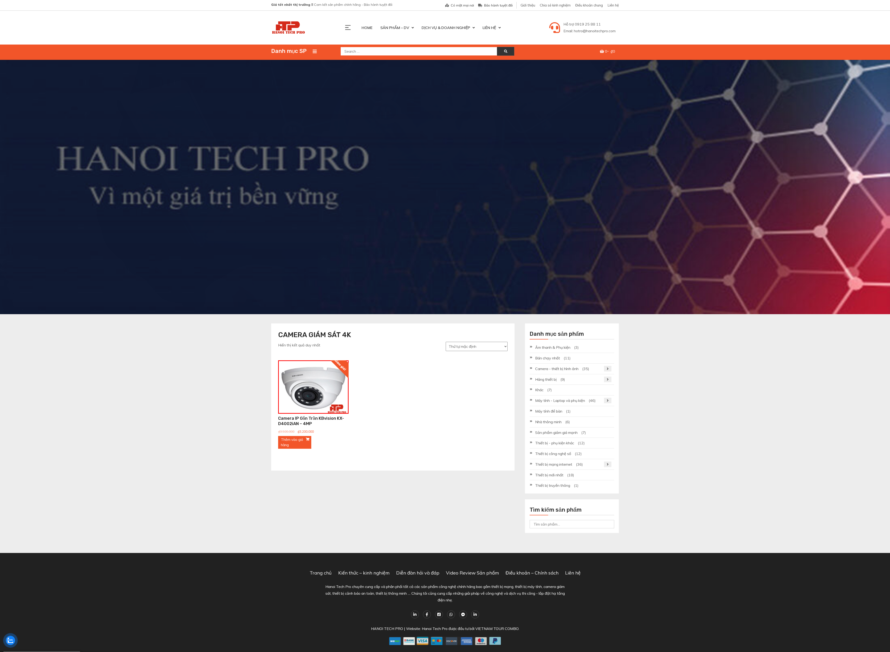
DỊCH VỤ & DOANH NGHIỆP (446, 27)
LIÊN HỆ (489, 27)
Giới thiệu (528, 5)
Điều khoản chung (589, 5)
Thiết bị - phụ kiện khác (554, 443)
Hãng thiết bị (546, 379)
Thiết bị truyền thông (552, 485)
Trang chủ (321, 573)
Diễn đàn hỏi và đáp (417, 573)
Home (367, 27)
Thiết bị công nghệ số (553, 453)
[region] (445, 187)
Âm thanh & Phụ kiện (552, 347)
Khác (539, 389)
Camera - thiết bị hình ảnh (556, 368)
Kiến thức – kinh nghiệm (364, 573)
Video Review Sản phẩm (472, 573)
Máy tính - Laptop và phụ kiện (560, 400)
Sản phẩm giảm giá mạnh (556, 432)
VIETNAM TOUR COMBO (496, 628)
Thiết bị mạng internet (553, 464)
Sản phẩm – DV (394, 27)
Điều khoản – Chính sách (532, 573)
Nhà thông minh (548, 422)
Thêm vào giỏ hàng (292, 442)
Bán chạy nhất (547, 358)
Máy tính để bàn (548, 411)
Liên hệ (613, 5)
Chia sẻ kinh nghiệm (555, 5)
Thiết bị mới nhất (549, 475)
